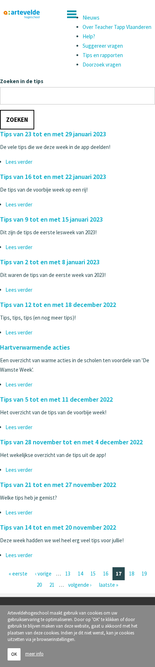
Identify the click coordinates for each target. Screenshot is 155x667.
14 (80, 573)
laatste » (108, 584)
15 (93, 573)
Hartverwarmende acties (35, 347)
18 (131, 573)
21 (51, 584)
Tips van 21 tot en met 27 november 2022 (58, 484)
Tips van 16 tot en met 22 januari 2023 (53, 176)
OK (14, 654)
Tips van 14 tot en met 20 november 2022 (58, 527)
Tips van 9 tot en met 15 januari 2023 (51, 219)
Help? (89, 36)
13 (67, 573)
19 (144, 573)
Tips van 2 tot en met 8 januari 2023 (49, 262)
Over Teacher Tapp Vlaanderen (117, 26)
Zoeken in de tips (21, 81)
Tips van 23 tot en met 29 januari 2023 (53, 134)
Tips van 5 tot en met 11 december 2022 (56, 399)
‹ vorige (43, 573)
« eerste (18, 573)
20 (39, 584)
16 (105, 573)
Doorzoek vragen (102, 64)
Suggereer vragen (103, 45)
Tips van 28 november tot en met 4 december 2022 (71, 442)
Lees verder (18, 161)
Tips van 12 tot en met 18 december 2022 (58, 304)
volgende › (80, 584)
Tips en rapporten (103, 55)
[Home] (22, 14)
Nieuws (91, 17)
